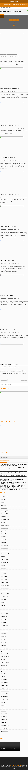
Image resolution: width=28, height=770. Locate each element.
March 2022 (4, 645)
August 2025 (4, 528)
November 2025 (5, 519)
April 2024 (3, 573)
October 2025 (4, 522)
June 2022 (3, 636)
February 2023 (4, 614)
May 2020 (3, 708)
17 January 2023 (12, 332)
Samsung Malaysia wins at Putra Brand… (8, 54)
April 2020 (3, 711)
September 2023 (5, 594)
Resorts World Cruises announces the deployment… (10, 329)
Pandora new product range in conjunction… (9, 191)
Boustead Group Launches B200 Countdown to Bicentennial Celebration (11, 479)
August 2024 (4, 562)
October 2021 (4, 659)
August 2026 (4, 496)
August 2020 (4, 699)
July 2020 (3, 702)
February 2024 (4, 579)
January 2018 (4, 731)
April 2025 (3, 539)
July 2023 (3, 599)
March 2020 (4, 714)
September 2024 (5, 559)
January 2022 (4, 651)
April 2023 (3, 608)
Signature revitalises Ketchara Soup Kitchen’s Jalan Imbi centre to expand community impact (13, 465)
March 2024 (4, 576)
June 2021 (3, 671)
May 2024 (3, 571)
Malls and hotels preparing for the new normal (12, 4)
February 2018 (4, 728)
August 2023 (4, 596)
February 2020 (4, 716)
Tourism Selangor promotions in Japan (8, 226)
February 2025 (4, 545)
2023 (14, 24)
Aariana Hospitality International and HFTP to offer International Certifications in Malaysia (12, 468)
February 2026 (4, 511)
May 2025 (3, 536)
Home (14, 22)
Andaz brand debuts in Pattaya (6, 295)
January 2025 (4, 548)
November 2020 (5, 691)
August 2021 (4, 665)
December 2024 (5, 551)
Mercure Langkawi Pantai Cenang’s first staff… (10, 88)
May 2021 (3, 674)
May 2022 (3, 639)
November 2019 (5, 725)
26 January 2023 (12, 56)
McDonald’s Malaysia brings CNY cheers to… (9, 260)
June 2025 (3, 533)
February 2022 (4, 648)
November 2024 (5, 553)
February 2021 (4, 682)
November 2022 (5, 622)
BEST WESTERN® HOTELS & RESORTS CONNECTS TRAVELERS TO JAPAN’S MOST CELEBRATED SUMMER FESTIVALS (13, 476)
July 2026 (3, 499)
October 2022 (4, 625)
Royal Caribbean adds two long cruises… (8, 122)
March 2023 (4, 611)
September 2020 (5, 696)
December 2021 (5, 654)
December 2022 (5, 619)
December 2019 (5, 722)
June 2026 (3, 502)
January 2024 (4, 582)
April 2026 (3, 505)
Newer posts (24, 380)
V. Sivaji (3, 91)
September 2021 (5, 662)
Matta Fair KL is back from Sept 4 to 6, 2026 (10, 489)
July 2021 (3, 668)
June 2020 (3, 705)
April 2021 (3, 676)
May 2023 (3, 605)
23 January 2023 (12, 125)
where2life (3, 56)
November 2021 (5, 656)
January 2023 (4, 616)
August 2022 (4, 631)
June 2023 (3, 602)
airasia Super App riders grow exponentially (9, 364)
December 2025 (5, 516)
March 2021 (4, 679)
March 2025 (4, 542)
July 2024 (3, 565)
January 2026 (4, 513)
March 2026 (4, 508)
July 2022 (3, 634)
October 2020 (4, 694)
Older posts (4, 380)
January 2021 (4, 685)
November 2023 (5, 588)
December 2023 (5, 585)
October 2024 (4, 556)
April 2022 (3, 642)
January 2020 (4, 719)
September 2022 (5, 628)
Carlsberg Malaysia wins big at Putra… (8, 157)
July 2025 (3, 531)
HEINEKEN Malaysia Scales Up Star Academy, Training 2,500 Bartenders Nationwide (13, 483)
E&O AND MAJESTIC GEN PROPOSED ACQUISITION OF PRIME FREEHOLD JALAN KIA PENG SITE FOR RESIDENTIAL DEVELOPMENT (13, 486)
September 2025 (5, 525)
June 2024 (3, 568)
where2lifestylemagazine (16, 765)
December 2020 (5, 688)
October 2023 (4, 591)
